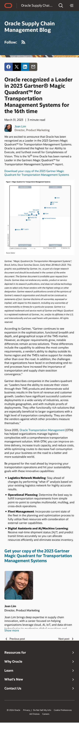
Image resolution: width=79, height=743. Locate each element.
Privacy (26, 710)
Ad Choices (34, 714)
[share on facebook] (8, 67)
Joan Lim (20, 126)
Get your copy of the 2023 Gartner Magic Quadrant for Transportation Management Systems (38, 555)
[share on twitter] (17, 67)
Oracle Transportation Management (42, 430)
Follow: (10, 42)
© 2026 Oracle (13, 710)
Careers (45, 714)
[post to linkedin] (25, 67)
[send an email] (33, 67)
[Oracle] (8, 5)
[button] (60, 5)
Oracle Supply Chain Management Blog (37, 5)
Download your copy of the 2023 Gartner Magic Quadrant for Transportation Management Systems (36, 173)
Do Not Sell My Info (42, 710)
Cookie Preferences (63, 710)
